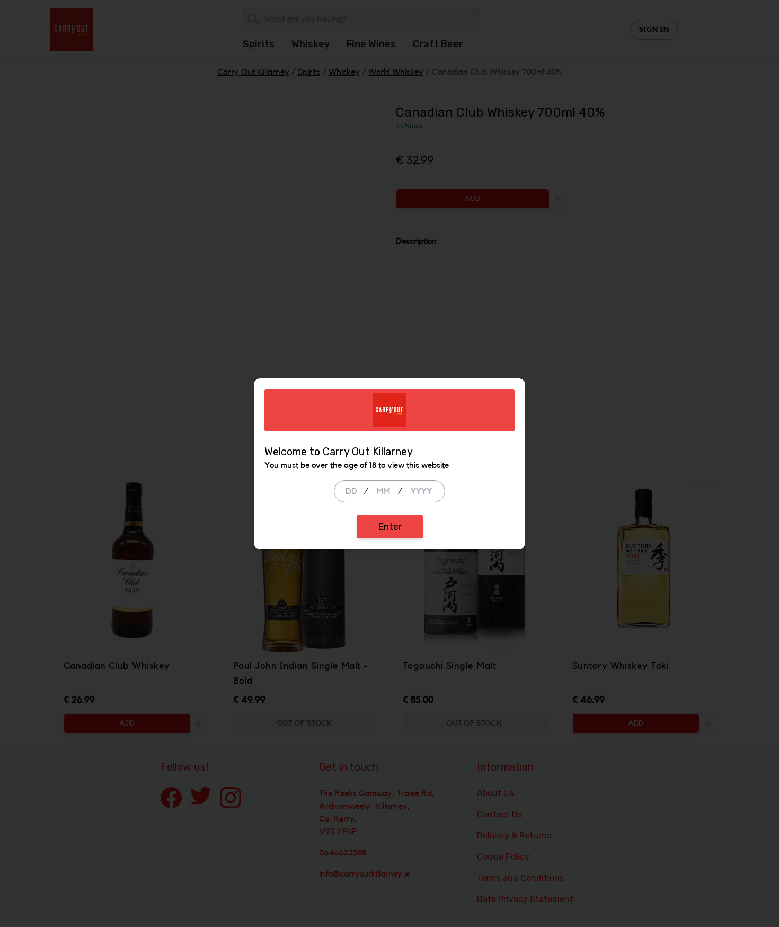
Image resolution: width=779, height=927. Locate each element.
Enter (390, 527)
